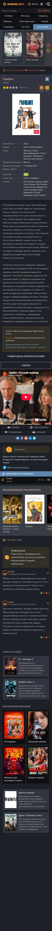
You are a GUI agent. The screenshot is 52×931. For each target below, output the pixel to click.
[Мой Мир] (30, 438)
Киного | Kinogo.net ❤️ (17, 70)
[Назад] (48, 51)
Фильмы (25, 15)
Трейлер (26, 365)
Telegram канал (20, 467)
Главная (8, 15)
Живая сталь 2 (26, 682)
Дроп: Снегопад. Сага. (30, 815)
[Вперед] (48, 45)
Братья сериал (26, 792)
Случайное (42, 26)
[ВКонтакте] (17, 438)
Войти (35, 4)
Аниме (44, 21)
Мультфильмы (26, 21)
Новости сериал (36, 777)
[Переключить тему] (42, 4)
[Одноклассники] (26, 438)
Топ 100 (25, 26)
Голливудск (10, 741)
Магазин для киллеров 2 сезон (13, 779)
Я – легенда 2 (26, 659)
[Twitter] (34, 438)
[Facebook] (22, 438)
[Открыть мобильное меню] (48, 4)
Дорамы (7, 21)
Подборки (9, 26)
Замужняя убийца (37, 741)
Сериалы (43, 15)
